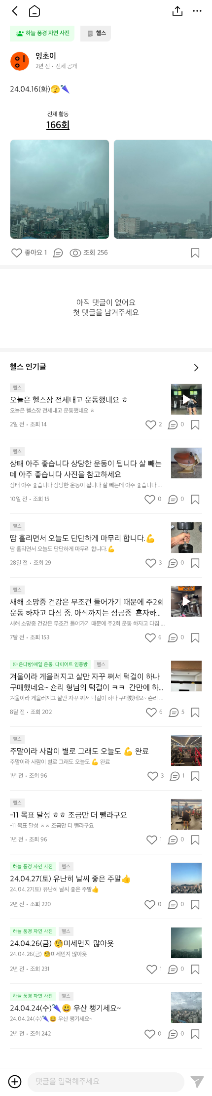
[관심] (195, 253)
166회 (58, 125)
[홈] (34, 11)
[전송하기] (197, 1082)
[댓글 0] (58, 253)
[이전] (15, 11)
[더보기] (197, 11)
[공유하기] (177, 11)
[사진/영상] (15, 1082)
